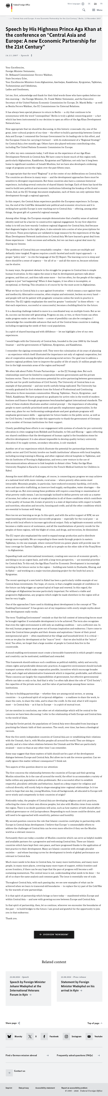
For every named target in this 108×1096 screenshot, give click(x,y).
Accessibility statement (45, 1088)
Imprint (9, 1088)
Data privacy (24, 1088)
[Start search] (83, 8)
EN (95, 4)
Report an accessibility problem (74, 1088)
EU (26, 191)
